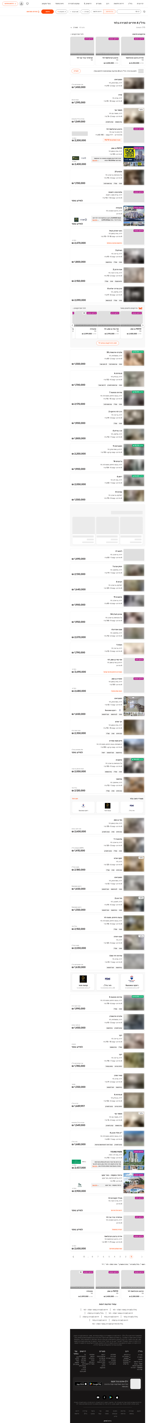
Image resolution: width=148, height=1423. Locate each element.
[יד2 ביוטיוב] (98, 1397)
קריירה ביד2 (85, 1412)
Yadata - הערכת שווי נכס (136, 1368)
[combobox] (127, 12)
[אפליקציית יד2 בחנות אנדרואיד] (111, 1397)
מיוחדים (113, 1355)
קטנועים (126, 1362)
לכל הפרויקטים (77, 34)
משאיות (126, 1358)
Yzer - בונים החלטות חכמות (137, 1365)
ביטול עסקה (93, 1412)
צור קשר (99, 1412)
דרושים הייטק (83, 1363)
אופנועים (126, 1360)
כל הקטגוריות (82, 1355)
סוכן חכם (83, 1371)
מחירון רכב (112, 1362)
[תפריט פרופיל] (21, 3)
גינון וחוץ (91, 1362)
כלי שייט (126, 1364)
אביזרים (113, 1356)
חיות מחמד (77, 1358)
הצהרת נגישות (131, 1412)
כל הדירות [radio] (109, 12)
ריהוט (103, 1355)
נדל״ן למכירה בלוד (131, 1317)
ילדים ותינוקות (102, 1367)
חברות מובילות (83, 1359)
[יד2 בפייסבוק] (104, 1397)
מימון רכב (112, 1364)
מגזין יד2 (76, 1364)
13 (84, 1257)
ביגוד (103, 1364)
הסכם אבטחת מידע (114, 1413)
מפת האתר (107, 1412)
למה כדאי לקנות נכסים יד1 (108, 343)
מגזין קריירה (83, 1368)
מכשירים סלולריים (102, 1359)
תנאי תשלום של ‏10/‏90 (112, 140)
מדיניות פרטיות (123, 1412)
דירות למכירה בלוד (111, 1317)
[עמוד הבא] (73, 1257)
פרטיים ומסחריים (125, 1355)
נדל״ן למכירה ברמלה (95, 1313)
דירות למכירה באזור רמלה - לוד (95, 1310)
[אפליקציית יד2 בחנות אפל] (117, 1397)
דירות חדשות (77, 1412)
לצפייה (76, 71)
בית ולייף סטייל (91, 1359)
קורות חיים (82, 1366)
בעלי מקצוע (77, 1362)
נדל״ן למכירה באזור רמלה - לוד (125, 1310)
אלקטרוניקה (101, 1356)
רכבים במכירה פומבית (111, 1359)
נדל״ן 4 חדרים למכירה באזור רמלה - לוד (107, 1324)
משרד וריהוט (90, 1364)
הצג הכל (75, 799)
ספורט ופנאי (101, 1362)
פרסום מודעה (9, 4)
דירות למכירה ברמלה (91, 1317)
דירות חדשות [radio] (97, 12)
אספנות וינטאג (91, 1355)
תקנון (139, 1411)
